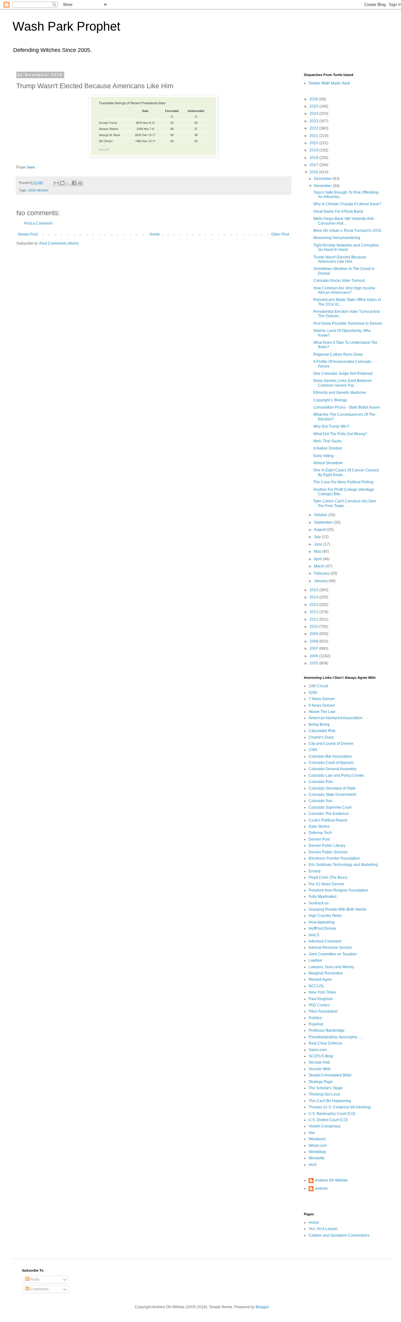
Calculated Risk (322, 731)
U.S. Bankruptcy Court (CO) (332, 1113)
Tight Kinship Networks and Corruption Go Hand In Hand (346, 247)
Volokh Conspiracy (325, 1126)
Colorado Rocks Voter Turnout (339, 280)
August (320, 529)
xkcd (312, 1164)
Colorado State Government (332, 794)
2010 (314, 626)
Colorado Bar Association (330, 756)
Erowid (314, 871)
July (318, 537)
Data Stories (319, 826)
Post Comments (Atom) (59, 243)
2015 (314, 590)
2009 (314, 634)
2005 (314, 663)
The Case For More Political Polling (343, 482)
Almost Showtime (328, 463)
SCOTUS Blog (321, 1056)
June (318, 544)
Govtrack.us (319, 903)
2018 (314, 157)
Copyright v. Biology (330, 400)
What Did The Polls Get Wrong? (340, 434)
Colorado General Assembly (333, 769)
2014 (314, 597)
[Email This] (56, 183)
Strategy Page (321, 1082)
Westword (317, 1139)
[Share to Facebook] (74, 183)
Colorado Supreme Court (330, 807)
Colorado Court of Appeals (331, 762)
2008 (314, 641)
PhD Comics (319, 1005)
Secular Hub (319, 1062)
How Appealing (322, 922)
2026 (314, 99)
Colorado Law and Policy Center (336, 775)
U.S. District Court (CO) (328, 1120)
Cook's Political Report (328, 820)
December (323, 178)
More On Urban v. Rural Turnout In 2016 (347, 230)
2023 (314, 121)
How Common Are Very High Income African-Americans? (344, 290)
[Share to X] (68, 183)
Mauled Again (320, 979)
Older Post (280, 234)
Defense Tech (320, 833)
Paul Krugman (321, 999)
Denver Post (319, 839)
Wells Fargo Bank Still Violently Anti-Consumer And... (344, 220)
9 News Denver (322, 705)
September (324, 522)
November (323, 186)
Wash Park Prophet (66, 26)
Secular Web (320, 1069)
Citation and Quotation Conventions (339, 1235)
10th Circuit (318, 686)
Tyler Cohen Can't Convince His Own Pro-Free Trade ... (344, 503)
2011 (314, 619)
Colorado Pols (321, 782)
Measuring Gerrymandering (336, 238)
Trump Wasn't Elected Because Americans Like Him (339, 259)
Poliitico (315, 1018)
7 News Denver (322, 699)
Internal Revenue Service (330, 947)
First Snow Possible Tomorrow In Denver (347, 323)
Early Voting (323, 456)
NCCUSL (317, 986)
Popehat (316, 1024)
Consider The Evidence (329, 813)
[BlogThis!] (62, 183)
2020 (314, 143)
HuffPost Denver (322, 928)
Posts (34, 1279)
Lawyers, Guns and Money (331, 967)
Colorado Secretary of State (332, 788)
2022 (314, 128)
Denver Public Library (327, 845)
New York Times (322, 992)
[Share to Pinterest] (80, 183)
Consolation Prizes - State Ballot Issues (346, 407)
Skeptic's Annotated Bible (330, 1075)
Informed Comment (325, 941)
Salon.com (318, 1050)
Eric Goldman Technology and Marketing (343, 864)
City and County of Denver (331, 743)
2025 (314, 106)
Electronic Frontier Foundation (334, 858)
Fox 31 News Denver (326, 884)
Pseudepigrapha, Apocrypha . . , (336, 1037)
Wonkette (317, 1158)
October (321, 515)
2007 (314, 648)
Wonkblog (317, 1152)
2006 (314, 656)
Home (154, 234)
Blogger (262, 1307)
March (319, 566)
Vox (312, 1133)
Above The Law (322, 711)
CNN (313, 750)
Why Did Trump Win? (331, 426)
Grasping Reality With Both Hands (338, 909)
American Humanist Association (335, 718)
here (31, 167)
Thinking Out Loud (324, 1094)
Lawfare (315, 960)
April (318, 559)
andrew (321, 1188)
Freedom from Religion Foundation (338, 890)
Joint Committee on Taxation (333, 954)
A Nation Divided (327, 448)
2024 (314, 113)
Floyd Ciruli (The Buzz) (328, 877)
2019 (314, 150)
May (318, 551)
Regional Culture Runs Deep (338, 354)
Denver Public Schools (328, 852)
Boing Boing (319, 724)
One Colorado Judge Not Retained (342, 373)
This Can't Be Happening (330, 1101)
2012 (314, 612)
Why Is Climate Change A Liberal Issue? (347, 204)
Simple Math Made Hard (329, 83)
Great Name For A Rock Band (338, 211)
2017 (314, 165)
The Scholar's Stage (326, 1088)
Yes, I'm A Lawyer (323, 1229)
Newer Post (28, 234)
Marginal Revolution (326, 973)
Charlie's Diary (321, 737)
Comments (39, 1289)
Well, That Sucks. (327, 441)
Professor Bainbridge (327, 1030)
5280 (313, 692)
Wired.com (318, 1145)
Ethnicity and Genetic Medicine (339, 392)
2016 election (38, 190)
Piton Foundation (323, 1011)
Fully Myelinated (322, 896)
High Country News (325, 915)
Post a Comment (38, 223)
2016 (314, 172)
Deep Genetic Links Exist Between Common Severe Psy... (342, 383)
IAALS (314, 935)
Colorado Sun (320, 801)
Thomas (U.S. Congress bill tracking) (340, 1107)
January (321, 581)
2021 (314, 136)
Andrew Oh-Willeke (331, 1180)
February (322, 573)
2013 (314, 605)
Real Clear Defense (325, 1043)
